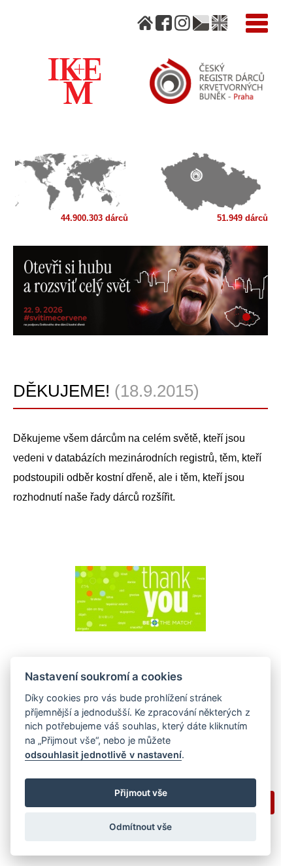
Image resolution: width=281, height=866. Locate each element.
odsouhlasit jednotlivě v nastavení (103, 754)
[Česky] (200, 22)
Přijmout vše (140, 793)
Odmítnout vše (140, 827)
